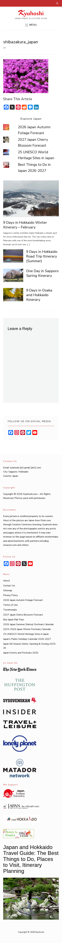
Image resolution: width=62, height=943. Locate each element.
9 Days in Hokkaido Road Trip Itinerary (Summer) (41, 256)
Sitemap (7, 590)
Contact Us (9, 585)
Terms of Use (10, 605)
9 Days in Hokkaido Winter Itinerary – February (25, 225)
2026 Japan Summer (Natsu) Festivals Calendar (28, 624)
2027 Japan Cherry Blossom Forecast (23, 614)
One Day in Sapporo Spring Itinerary (42, 273)
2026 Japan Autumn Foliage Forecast (23, 600)
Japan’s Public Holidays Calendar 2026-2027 (27, 639)
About (6, 580)
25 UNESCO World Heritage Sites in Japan (26, 634)
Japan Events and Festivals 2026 (20, 652)
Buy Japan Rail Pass (13, 619)
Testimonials (10, 609)
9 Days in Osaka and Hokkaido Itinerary (39, 295)
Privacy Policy (10, 595)
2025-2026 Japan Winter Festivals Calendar (27, 629)
